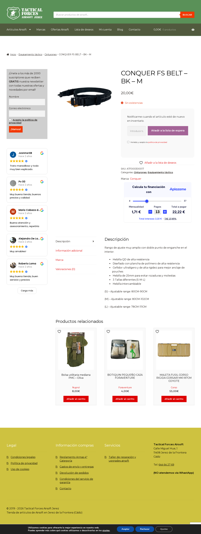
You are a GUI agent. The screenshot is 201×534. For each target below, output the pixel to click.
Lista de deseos (84, 29)
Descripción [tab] (63, 241)
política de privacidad (157, 142)
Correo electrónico (20, 108)
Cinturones (51, 54)
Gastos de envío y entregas (77, 466)
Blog (120, 29)
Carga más (27, 290)
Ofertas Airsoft (60, 29)
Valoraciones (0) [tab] (65, 269)
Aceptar (125, 529)
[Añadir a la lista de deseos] (59, 331)
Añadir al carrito (76, 399)
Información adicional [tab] (69, 250)
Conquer (135, 178)
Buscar (187, 14)
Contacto (134, 29)
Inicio (13, 54)
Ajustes (164, 529)
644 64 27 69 (166, 464)
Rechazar (144, 529)
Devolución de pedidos (74, 472)
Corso (174, 387)
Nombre (14, 96)
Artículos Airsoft (17, 29)
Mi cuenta (105, 29)
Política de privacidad (24, 463)
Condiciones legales (23, 457)
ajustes (106, 530)
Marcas (40, 29)
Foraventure (125, 387)
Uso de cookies (20, 469)
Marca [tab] (59, 259)
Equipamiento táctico (30, 54)
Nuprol (76, 387)
